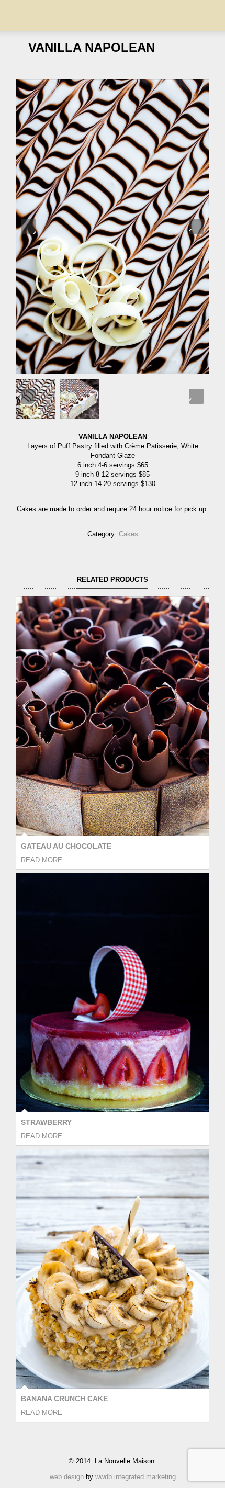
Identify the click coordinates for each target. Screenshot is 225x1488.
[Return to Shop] (204, 47)
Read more (41, 860)
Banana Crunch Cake (64, 1398)
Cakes (128, 534)
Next (196, 226)
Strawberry (46, 1122)
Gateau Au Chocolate (66, 846)
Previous (28, 226)
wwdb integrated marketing (135, 1477)
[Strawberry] (190, 47)
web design (67, 1477)
